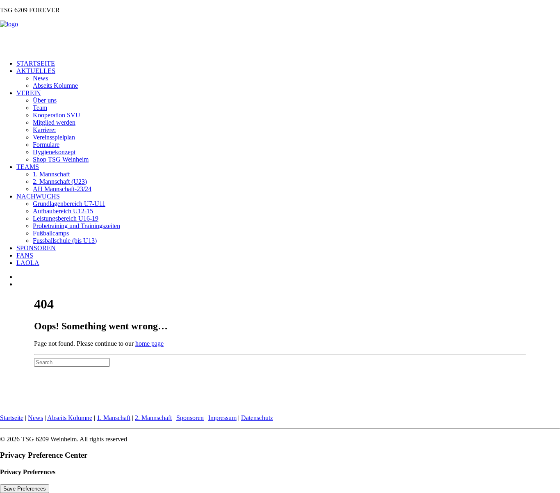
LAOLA (27, 262)
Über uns (45, 100)
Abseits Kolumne (55, 85)
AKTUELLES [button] (35, 70)
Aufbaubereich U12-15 (63, 211)
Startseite (11, 417)
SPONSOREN (36, 247)
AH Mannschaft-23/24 (62, 188)
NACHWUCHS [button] (38, 196)
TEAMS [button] (27, 166)
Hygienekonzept (54, 151)
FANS (24, 255)
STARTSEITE (35, 63)
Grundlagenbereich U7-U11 (69, 203)
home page (149, 343)
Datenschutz (257, 417)
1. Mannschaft (51, 174)
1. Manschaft (113, 417)
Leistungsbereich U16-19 (65, 218)
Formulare (46, 144)
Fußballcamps (51, 233)
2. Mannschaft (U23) (60, 181)
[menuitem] (288, 63)
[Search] (72, 361)
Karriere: (44, 129)
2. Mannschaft (153, 417)
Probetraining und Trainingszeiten (76, 225)
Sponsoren (190, 417)
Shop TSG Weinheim (61, 159)
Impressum (222, 417)
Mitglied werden (54, 122)
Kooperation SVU (56, 115)
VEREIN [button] (28, 92)
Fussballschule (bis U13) (65, 240)
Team (40, 107)
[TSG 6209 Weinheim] (280, 37)
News (40, 78)
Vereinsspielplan (54, 137)
